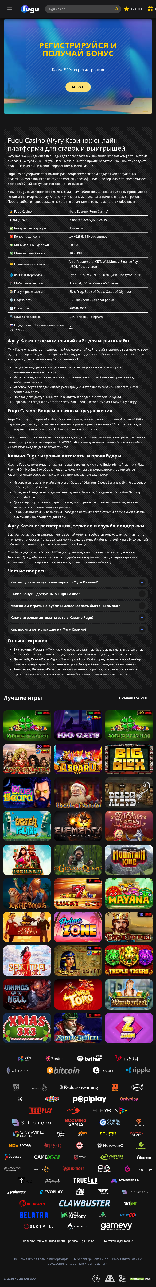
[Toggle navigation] (9, 9)
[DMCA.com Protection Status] (140, 1278)
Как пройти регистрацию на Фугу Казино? (48, 629)
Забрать (78, 87)
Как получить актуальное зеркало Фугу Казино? (54, 582)
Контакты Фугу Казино (118, 1241)
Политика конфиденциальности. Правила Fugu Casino (58, 1241)
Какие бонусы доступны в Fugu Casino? (45, 594)
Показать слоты (133, 698)
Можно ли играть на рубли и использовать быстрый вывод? (65, 605)
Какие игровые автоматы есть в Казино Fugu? (52, 617)
